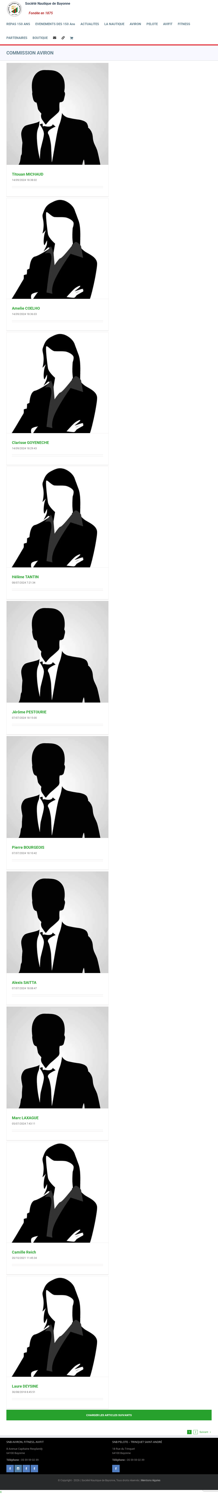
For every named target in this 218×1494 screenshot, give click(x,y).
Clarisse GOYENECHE (30, 442)
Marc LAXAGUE (25, 1118)
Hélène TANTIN (25, 577)
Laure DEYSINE (25, 1386)
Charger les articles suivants (109, 1415)
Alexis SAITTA (24, 982)
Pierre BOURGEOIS (28, 847)
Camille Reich (24, 1252)
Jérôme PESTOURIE (29, 712)
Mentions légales (150, 1480)
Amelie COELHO (26, 308)
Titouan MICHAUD (27, 174)
